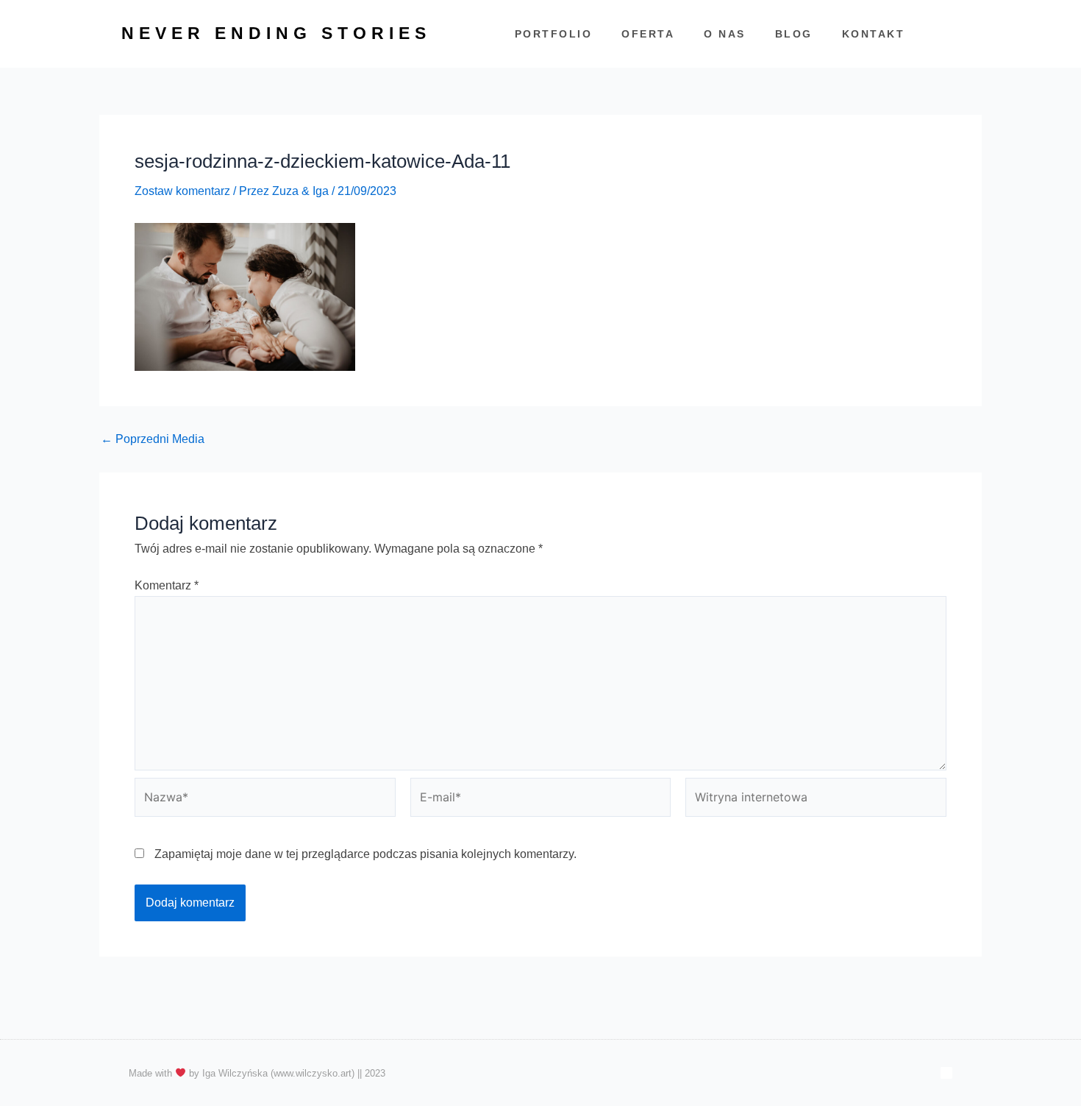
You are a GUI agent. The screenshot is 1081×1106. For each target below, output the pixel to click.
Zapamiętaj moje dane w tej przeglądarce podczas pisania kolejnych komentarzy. (365, 854)
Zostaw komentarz (182, 191)
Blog (794, 34)
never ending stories (276, 33)
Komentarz (167, 585)
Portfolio (554, 34)
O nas (725, 34)
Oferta (647, 34)
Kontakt (873, 34)
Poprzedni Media (152, 439)
